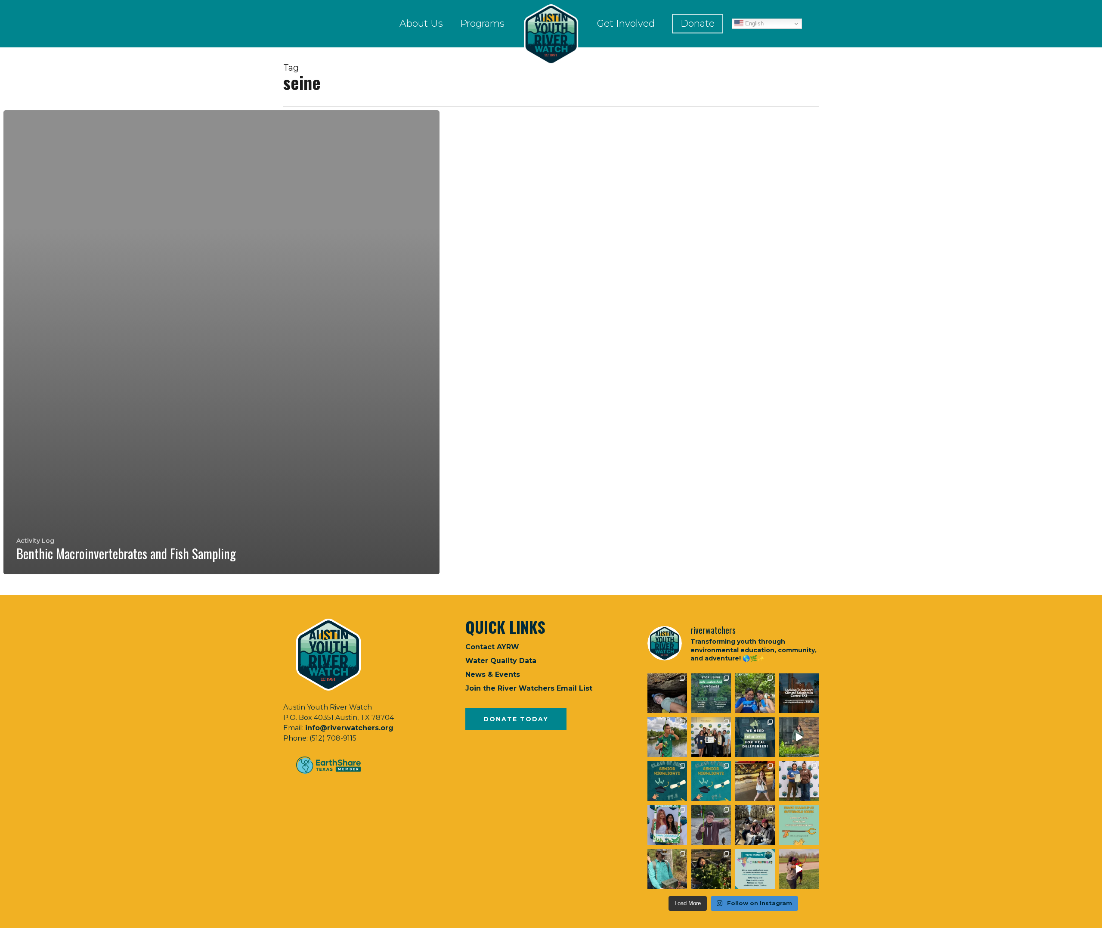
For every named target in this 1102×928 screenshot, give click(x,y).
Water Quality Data (500, 661)
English (753, 23)
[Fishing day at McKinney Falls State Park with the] (711, 825)
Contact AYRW (492, 647)
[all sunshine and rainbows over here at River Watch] (799, 869)
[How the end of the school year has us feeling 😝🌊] (755, 781)
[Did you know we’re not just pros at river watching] (667, 869)
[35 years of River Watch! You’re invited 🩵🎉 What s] (755, 869)
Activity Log (35, 541)
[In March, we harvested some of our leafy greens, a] (711, 869)
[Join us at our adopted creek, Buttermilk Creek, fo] (799, 825)
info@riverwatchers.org (349, 728)
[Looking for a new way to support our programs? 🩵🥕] (755, 737)
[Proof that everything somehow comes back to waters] (711, 693)
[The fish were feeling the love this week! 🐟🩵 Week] (667, 737)
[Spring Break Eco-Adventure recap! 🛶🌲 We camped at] (755, 825)
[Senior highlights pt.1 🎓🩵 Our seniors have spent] (711, 781)
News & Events (492, 674)
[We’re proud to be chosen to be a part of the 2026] (799, 693)
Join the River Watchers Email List (528, 688)
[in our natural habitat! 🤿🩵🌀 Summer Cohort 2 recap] (755, 693)
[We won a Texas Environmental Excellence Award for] (711, 737)
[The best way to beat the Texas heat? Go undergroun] (667, 693)
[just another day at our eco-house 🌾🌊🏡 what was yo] (799, 737)
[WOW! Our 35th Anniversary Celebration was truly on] (799, 781)
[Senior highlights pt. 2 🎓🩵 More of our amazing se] (667, 781)
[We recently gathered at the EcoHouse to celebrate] (667, 825)
